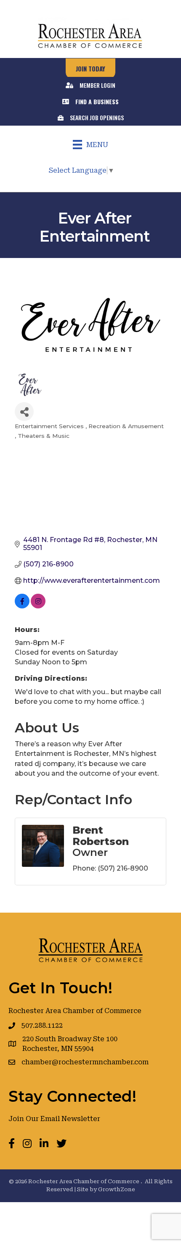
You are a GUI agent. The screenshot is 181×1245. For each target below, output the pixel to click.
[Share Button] (24, 411)
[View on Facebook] (22, 606)
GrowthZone (116, 1189)
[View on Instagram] (38, 606)
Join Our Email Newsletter (54, 1119)
